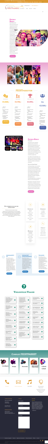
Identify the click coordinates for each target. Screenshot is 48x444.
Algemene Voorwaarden (21, 438)
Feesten (22, 8)
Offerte (34, 8)
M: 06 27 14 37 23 (7, 406)
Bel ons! (7, 386)
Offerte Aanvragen (18, 386)
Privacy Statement (29, 438)
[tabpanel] (43, 232)
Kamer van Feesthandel (8, 400)
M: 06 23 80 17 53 (7, 405)
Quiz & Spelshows (35, 5)
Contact (38, 438)
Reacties (30, 8)
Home (22, 5)
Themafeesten (27, 5)
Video (27, 8)
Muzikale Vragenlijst (8, 438)
